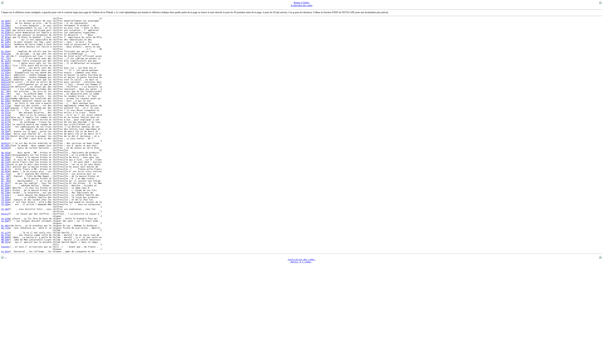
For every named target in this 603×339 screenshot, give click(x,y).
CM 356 (5, 131)
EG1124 (5, 28)
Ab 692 (5, 152)
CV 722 (5, 105)
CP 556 (5, 202)
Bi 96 (5, 181)
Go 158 (5, 30)
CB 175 (5, 136)
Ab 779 (5, 167)
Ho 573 (5, 235)
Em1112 (5, 79)
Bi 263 (5, 185)
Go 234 (5, 218)
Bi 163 (5, 183)
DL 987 (5, 225)
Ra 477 (5, 129)
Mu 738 (5, 192)
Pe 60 (5, 56)
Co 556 (5, 72)
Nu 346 (5, 101)
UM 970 (5, 124)
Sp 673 (5, 119)
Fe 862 (5, 65)
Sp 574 (5, 115)
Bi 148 (5, 96)
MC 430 (5, 145)
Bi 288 (5, 188)
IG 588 (5, 25)
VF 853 (5, 37)
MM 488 (5, 47)
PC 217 (5, 232)
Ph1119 (5, 54)
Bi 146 (5, 42)
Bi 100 (5, 39)
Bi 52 (5, 174)
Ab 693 (5, 155)
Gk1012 (5, 143)
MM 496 (5, 237)
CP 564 (5, 204)
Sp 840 (5, 221)
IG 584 (5, 23)
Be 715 (5, 228)
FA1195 (5, 247)
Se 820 (5, 32)
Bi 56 (5, 91)
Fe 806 (5, 63)
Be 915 (5, 110)
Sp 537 (5, 112)
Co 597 (5, 35)
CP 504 (5, 195)
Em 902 (5, 75)
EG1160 (5, 70)
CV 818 (5, 108)
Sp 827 (5, 44)
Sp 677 (5, 122)
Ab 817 (5, 169)
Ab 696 (5, 157)
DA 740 (5, 138)
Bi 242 (5, 98)
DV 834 (5, 190)
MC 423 (5, 61)
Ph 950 (5, 51)
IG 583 (5, 21)
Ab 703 (5, 160)
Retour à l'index (301, 2)
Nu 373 (5, 103)
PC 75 (5, 58)
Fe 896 (5, 68)
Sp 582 (5, 117)
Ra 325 (5, 127)
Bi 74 (5, 94)
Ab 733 (5, 164)
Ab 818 (5, 171)
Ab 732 (5, 162)
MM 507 (5, 242)
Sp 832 (5, 251)
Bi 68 (5, 176)
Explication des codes (301, 5)
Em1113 (5, 89)
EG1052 (5, 148)
